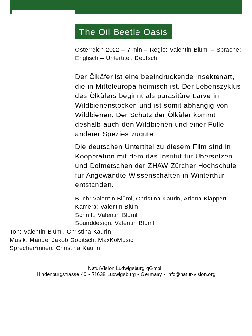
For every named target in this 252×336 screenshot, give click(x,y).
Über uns (39, 55)
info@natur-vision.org (191, 274)
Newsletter (39, 185)
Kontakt (34, 157)
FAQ (28, 171)
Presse (35, 75)
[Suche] (237, 6)
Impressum (40, 200)
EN (48, 123)
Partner (36, 95)
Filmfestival (44, 36)
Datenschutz (43, 214)
